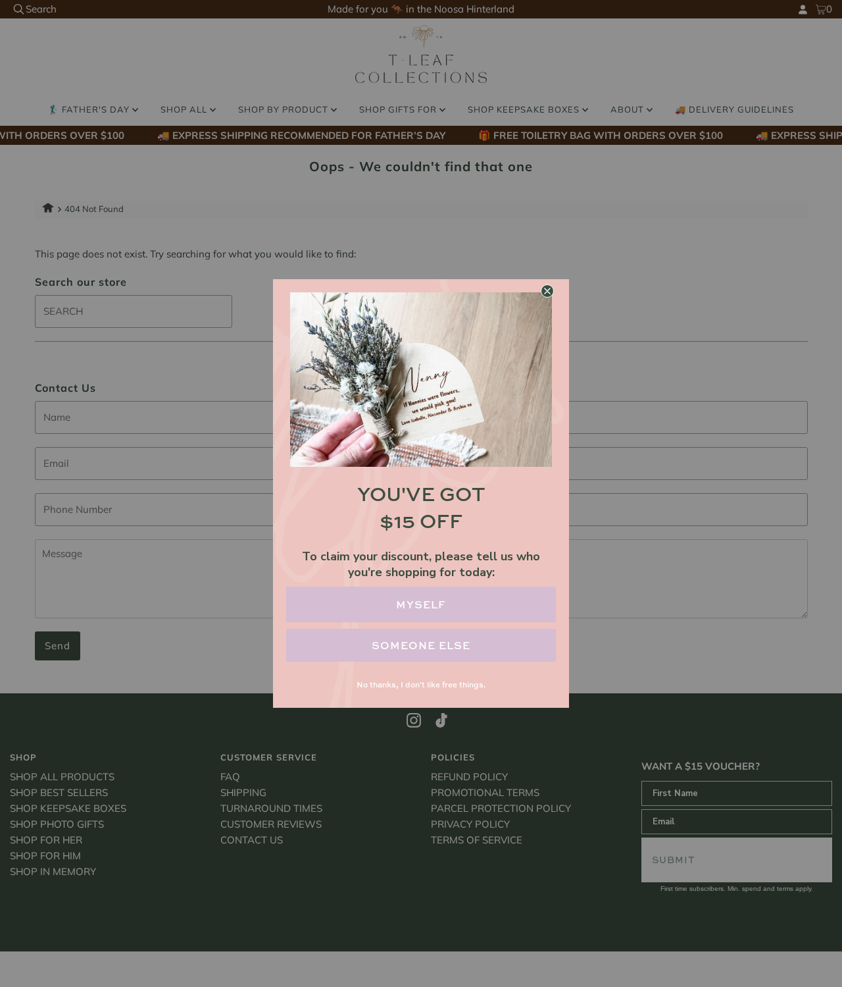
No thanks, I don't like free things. (421, 684)
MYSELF (421, 604)
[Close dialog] (547, 291)
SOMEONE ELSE (421, 645)
